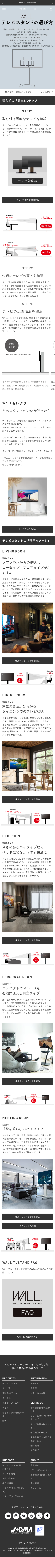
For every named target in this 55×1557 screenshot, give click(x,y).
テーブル (6, 1398)
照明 (4, 1420)
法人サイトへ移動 (27, 1225)
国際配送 (35, 1450)
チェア (5, 1407)
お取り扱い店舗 (38, 1393)
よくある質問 (8, 1473)
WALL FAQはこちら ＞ (27, 1337)
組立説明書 (7, 1483)
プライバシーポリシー (41, 1470)
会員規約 (35, 1465)
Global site (36, 1488)
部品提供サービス (39, 1432)
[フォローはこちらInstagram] (16, 1515)
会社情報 (35, 1483)
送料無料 (35, 1445)
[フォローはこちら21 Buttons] (23, 1515)
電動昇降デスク (9, 1393)
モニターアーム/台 (11, 1402)
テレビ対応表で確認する (27, 200)
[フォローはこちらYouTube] (8, 1515)
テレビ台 (6, 1388)
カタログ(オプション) (12, 1496)
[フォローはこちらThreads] (31, 1515)
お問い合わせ (8, 1478)
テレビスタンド (9, 1383)
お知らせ (35, 1383)
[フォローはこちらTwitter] (39, 1515)
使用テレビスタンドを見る (27, 660)
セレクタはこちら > (28, 529)
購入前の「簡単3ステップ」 (18, 91)
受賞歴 (34, 1388)
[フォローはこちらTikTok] (47, 1515)
